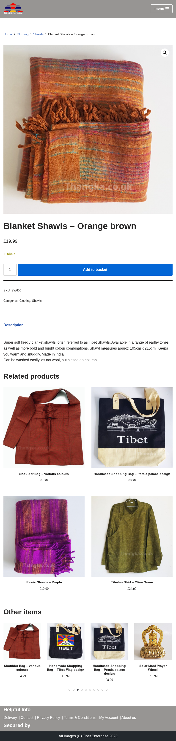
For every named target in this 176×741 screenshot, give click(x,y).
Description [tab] (13, 325)
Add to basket (95, 270)
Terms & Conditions (80, 717)
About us (128, 717)
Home (7, 34)
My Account (109, 717)
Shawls (38, 34)
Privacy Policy (49, 717)
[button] (165, 53)
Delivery (10, 717)
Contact (27, 717)
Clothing (23, 34)
